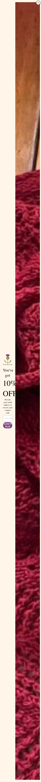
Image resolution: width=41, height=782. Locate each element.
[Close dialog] (38, 3)
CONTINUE (8, 425)
